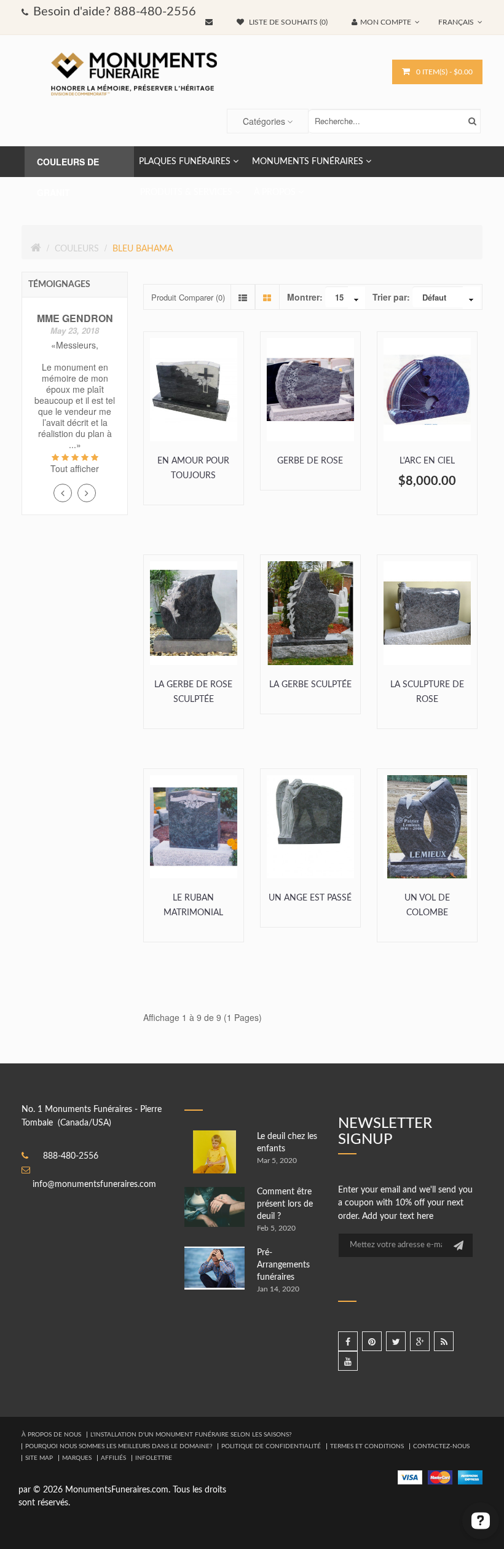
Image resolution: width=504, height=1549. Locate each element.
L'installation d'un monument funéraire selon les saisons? (190, 1435)
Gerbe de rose (310, 461)
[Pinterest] (372, 1341)
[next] (86, 493)
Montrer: (305, 297)
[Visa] (410, 1477)
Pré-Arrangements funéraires (283, 1265)
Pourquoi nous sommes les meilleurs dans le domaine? (118, 1446)
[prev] (62, 493)
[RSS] (444, 1341)
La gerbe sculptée (310, 684)
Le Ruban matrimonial (193, 905)
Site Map (39, 1458)
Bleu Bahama (142, 249)
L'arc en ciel (427, 461)
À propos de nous (51, 1435)
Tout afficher (74, 468)
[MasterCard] (440, 1477)
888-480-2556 (70, 1156)
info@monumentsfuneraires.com (94, 1184)
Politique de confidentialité (271, 1446)
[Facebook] (348, 1341)
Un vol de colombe (427, 905)
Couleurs (77, 249)
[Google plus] (420, 1341)
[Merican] (470, 1477)
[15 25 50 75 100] (345, 298)
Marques (77, 1458)
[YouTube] (348, 1361)
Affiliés (113, 1458)
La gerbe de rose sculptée (193, 692)
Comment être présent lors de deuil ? (285, 1204)
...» (75, 444)
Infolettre (153, 1458)
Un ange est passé (310, 898)
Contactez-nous (441, 1446)
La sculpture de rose (427, 692)
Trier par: (391, 297)
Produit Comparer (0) (188, 297)
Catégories (264, 121)
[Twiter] (396, 1341)
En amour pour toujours (193, 468)
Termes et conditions (367, 1446)
